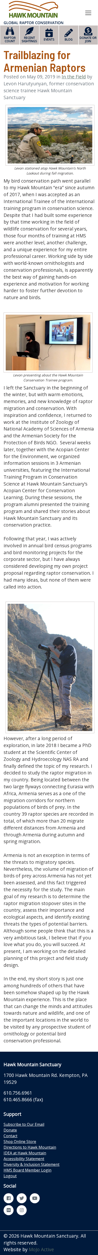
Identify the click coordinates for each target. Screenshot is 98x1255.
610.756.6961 (18, 1093)
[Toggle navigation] (88, 13)
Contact (10, 1135)
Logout (10, 1175)
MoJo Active (41, 1249)
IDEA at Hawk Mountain (25, 1153)
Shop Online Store (20, 1141)
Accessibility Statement (24, 1158)
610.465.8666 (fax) (23, 1099)
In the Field (74, 76)
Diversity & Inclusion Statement (31, 1164)
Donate (10, 1130)
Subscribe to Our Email (24, 1124)
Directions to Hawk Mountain (30, 1147)
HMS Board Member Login (27, 1170)
